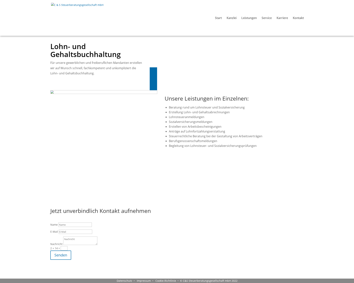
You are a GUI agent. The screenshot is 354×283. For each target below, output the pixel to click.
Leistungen (249, 18)
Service (267, 18)
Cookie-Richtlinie (165, 280)
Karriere (282, 18)
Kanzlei (232, 18)
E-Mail (54, 231)
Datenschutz (124, 280)
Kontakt (298, 18)
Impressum (143, 280)
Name (54, 224)
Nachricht (56, 244)
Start (218, 18)
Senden (60, 255)
